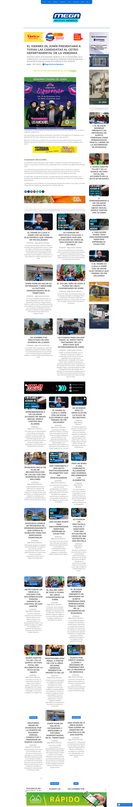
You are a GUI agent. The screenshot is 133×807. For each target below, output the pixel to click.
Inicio (44, 2)
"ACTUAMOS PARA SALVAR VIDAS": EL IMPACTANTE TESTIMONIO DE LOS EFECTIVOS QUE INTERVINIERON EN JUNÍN (70, 342)
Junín (49, 2)
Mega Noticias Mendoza (54, 64)
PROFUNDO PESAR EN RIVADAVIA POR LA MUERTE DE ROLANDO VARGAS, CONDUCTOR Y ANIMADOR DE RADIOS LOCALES (33, 732)
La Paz (69, 2)
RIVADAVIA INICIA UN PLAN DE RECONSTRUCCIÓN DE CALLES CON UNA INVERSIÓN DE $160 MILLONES (35, 473)
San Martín (62, 2)
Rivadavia (55, 2)
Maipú (82, 2)
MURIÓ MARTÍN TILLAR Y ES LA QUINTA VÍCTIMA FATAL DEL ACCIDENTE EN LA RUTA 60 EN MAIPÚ (33, 665)
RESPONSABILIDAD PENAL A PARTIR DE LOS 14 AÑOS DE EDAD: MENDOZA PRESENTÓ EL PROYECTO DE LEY (54, 665)
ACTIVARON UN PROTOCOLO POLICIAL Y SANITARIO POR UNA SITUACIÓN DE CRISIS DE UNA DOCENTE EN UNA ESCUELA (71, 239)
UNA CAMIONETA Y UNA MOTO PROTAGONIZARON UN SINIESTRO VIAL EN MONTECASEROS (58, 472)
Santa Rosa (76, 2)
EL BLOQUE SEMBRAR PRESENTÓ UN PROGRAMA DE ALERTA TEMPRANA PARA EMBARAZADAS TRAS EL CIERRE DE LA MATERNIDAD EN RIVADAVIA (76, 601)
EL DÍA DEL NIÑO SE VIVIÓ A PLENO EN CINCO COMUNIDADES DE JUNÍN (71, 285)
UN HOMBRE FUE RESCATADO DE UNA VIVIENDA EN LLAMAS (38, 339)
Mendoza (58, 516)
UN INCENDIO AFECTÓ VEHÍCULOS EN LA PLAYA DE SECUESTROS (78, 413)
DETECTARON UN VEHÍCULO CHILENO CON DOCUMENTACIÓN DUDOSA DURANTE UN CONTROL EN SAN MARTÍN (33, 597)
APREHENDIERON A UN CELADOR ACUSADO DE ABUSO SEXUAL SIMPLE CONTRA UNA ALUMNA (35, 418)
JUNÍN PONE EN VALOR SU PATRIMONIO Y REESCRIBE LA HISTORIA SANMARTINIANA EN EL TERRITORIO (38, 288)
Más (87, 2)
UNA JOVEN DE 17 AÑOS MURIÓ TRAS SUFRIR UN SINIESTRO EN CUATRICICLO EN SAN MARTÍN (76, 729)
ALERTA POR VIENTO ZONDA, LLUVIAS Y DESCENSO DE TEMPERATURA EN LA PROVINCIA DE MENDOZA (76, 665)
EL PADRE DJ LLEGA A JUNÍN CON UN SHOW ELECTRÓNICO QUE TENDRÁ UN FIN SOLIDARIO (38, 236)
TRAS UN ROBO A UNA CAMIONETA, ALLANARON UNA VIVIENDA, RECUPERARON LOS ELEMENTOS (79, 471)
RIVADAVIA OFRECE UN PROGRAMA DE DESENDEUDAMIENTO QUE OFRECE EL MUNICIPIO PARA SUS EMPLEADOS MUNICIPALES (35, 530)
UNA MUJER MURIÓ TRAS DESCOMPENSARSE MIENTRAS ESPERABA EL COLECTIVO (58, 528)
